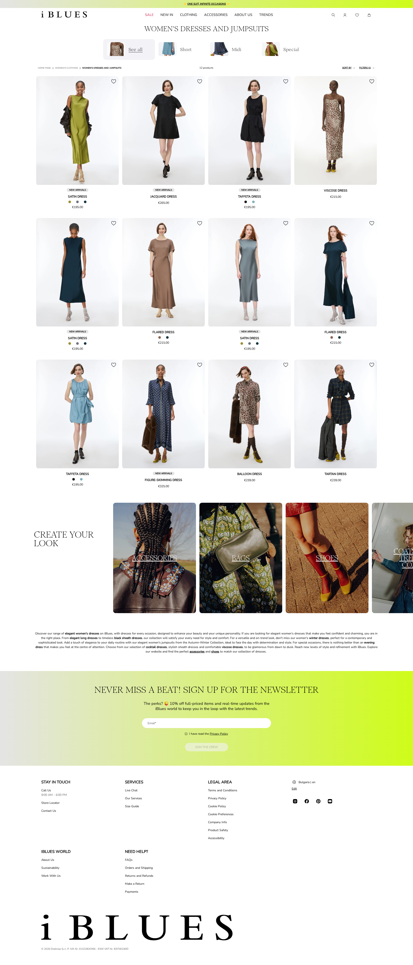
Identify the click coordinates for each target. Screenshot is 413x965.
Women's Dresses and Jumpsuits (101, 68)
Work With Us (51, 876)
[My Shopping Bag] (369, 15)
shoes (215, 652)
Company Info (217, 822)
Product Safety (218, 830)
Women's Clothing (66, 68)
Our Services (133, 798)
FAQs (129, 860)
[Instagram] (295, 801)
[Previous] (44, 131)
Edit (294, 789)
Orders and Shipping (139, 868)
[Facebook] (306, 801)
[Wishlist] (357, 15)
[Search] (333, 15)
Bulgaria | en (307, 782)
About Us (47, 860)
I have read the (208, 734)
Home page (44, 68)
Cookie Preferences (221, 814)
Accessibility (216, 838)
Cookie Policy (217, 806)
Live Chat (131, 790)
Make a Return (134, 884)
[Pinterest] (318, 801)
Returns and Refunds (139, 876)
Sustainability (50, 868)
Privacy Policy (219, 734)
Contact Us (48, 811)
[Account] (345, 15)
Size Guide (132, 806)
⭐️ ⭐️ (206, 4)
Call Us (46, 790)
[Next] (111, 131)
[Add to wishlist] (113, 81)
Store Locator (50, 803)
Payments (131, 892)
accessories (197, 652)
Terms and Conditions (222, 790)
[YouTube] (330, 801)
